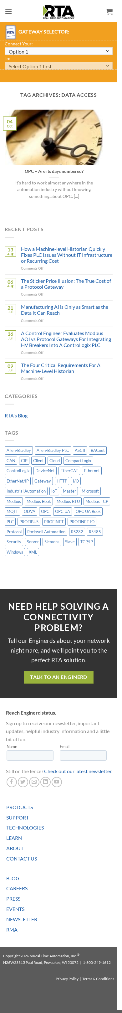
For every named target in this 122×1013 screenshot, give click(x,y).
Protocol (14, 531)
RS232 (77, 531)
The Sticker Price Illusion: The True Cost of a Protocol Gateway (66, 284)
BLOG (12, 878)
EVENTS (15, 909)
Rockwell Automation (46, 531)
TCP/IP (86, 541)
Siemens (51, 541)
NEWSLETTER (21, 919)
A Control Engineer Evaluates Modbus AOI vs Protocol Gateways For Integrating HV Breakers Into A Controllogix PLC (66, 339)
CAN (11, 460)
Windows (15, 552)
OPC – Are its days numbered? (54, 171)
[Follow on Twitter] (23, 782)
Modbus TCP (96, 501)
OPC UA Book (88, 511)
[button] (8, 11)
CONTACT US (21, 858)
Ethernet (92, 470)
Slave (70, 541)
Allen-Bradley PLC (53, 450)
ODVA (29, 511)
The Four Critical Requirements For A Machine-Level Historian (60, 368)
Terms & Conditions (98, 978)
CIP (24, 460)
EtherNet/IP (18, 480)
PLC (10, 521)
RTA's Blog (16, 415)
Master (69, 491)
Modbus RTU (68, 501)
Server (33, 541)
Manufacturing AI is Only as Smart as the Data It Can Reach (64, 310)
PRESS (13, 899)
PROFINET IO (81, 521)
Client (38, 460)
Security (14, 541)
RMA (12, 930)
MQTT (12, 511)
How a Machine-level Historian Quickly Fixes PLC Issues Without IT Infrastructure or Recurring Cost (66, 255)
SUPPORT (17, 817)
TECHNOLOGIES (25, 827)
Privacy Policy (67, 978)
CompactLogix (78, 460)
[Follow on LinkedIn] (45, 782)
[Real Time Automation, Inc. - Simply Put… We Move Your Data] (59, 12)
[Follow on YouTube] (57, 782)
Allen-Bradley (19, 450)
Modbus (14, 501)
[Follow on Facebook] (12, 782)
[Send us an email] (34, 782)
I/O (76, 480)
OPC (45, 511)
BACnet (98, 450)
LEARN (14, 838)
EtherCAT (69, 470)
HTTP (62, 480)
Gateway (42, 480)
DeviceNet (45, 470)
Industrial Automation (26, 491)
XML (33, 552)
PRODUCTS (19, 807)
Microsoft (90, 491)
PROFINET (54, 521)
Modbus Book (39, 501)
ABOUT (14, 848)
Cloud (54, 460)
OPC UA (62, 511)
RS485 (95, 531)
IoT (54, 491)
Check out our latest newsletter (77, 771)
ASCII (80, 450)
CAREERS (17, 888)
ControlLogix (18, 470)
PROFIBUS (28, 521)
